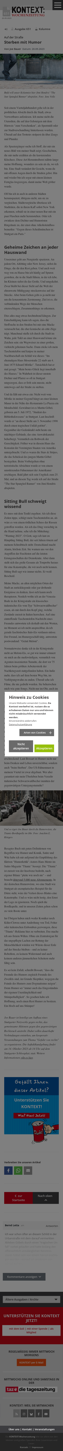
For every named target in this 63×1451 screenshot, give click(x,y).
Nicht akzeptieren (21, 746)
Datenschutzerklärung (20, 724)
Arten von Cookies (35, 732)
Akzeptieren (44, 748)
